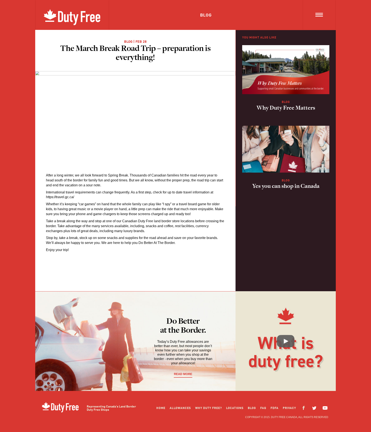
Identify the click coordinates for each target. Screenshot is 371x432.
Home (160, 408)
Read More (183, 374)
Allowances (180, 408)
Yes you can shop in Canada (285, 187)
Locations (234, 408)
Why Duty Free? (208, 408)
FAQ (263, 408)
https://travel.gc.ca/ (60, 197)
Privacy (289, 408)
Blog (128, 42)
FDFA (274, 408)
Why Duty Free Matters (286, 108)
